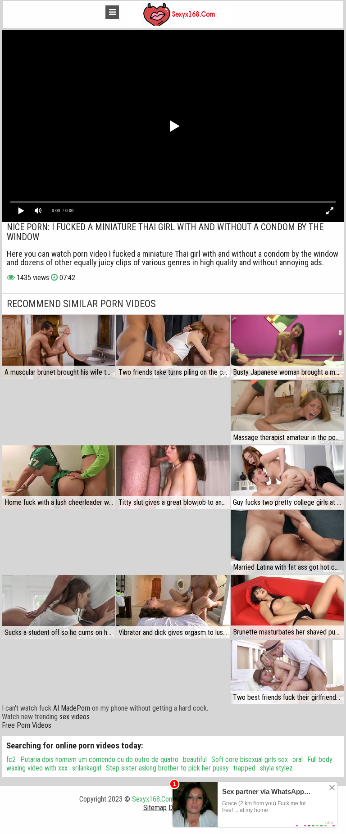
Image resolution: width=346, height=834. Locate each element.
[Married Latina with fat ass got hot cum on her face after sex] (287, 542)
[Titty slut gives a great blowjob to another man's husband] (172, 477)
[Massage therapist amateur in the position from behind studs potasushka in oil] (287, 412)
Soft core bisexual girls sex (249, 759)
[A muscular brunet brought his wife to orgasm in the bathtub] (58, 347)
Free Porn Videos (26, 725)
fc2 (11, 759)
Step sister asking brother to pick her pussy (167, 768)
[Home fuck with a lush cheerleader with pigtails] (58, 477)
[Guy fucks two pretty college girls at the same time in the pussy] (287, 477)
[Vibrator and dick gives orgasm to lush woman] (172, 607)
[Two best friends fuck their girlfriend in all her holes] (287, 671)
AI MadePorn (71, 708)
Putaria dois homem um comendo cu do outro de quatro (99, 759)
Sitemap (155, 807)
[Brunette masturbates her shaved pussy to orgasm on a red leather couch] (287, 607)
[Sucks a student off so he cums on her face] (58, 607)
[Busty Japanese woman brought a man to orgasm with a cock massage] (287, 347)
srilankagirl (86, 768)
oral (297, 759)
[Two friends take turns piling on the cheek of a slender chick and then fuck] (172, 347)
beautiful (195, 759)
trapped (244, 768)
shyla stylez (276, 768)
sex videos (74, 716)
